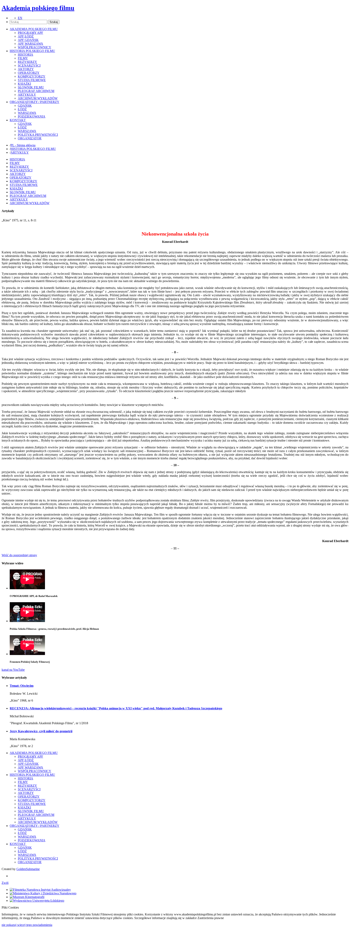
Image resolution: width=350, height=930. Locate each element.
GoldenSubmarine (28, 869)
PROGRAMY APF (30, 32)
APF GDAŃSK (28, 40)
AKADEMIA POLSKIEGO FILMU (34, 753)
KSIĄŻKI (24, 83)
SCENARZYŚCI (29, 65)
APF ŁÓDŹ (26, 36)
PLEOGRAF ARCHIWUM (36, 91)
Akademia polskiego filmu (38, 8)
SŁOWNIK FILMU (31, 87)
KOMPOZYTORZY (31, 76)
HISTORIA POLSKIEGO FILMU (33, 149)
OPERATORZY (28, 72)
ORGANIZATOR (30, 138)
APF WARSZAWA (30, 43)
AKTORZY (26, 69)
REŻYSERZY (27, 62)
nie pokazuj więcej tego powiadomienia (27, 925)
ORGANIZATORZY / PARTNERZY (34, 825)
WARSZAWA (27, 113)
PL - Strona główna (23, 145)
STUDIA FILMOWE (32, 80)
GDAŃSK (25, 105)
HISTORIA (25, 54)
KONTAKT (18, 844)
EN (20, 18)
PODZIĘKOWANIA (31, 116)
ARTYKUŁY (27, 94)
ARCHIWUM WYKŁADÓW (38, 98)
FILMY (23, 58)
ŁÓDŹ (22, 109)
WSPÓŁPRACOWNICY (34, 47)
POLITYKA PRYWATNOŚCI (38, 134)
